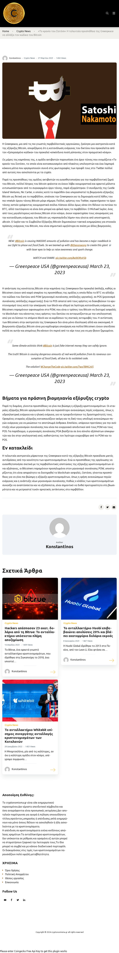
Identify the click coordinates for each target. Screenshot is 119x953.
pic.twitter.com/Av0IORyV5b (70, 257)
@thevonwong (78, 245)
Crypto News (23, 31)
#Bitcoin (19, 241)
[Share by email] (114, 507)
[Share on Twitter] (107, 507)
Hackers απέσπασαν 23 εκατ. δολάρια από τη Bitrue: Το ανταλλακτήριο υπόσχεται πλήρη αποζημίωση (30, 634)
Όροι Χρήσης (12, 870)
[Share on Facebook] (101, 507)
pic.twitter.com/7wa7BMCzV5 (77, 366)
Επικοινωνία (12, 882)
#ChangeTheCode (50, 366)
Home (5, 31)
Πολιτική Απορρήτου (17, 874)
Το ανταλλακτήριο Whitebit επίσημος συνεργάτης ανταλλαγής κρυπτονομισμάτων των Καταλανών (29, 735)
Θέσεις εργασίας (14, 878)
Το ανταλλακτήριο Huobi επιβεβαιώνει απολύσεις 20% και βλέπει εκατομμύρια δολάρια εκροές (88, 632)
